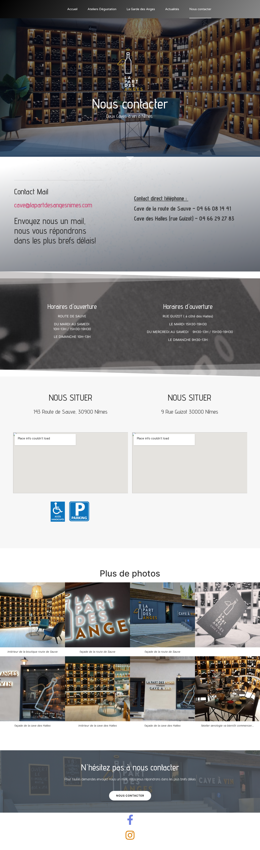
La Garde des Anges (141, 9)
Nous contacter (200, 9)
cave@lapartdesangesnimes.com (53, 205)
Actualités (172, 9)
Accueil (72, 9)
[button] (130, 795)
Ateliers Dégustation (102, 9)
